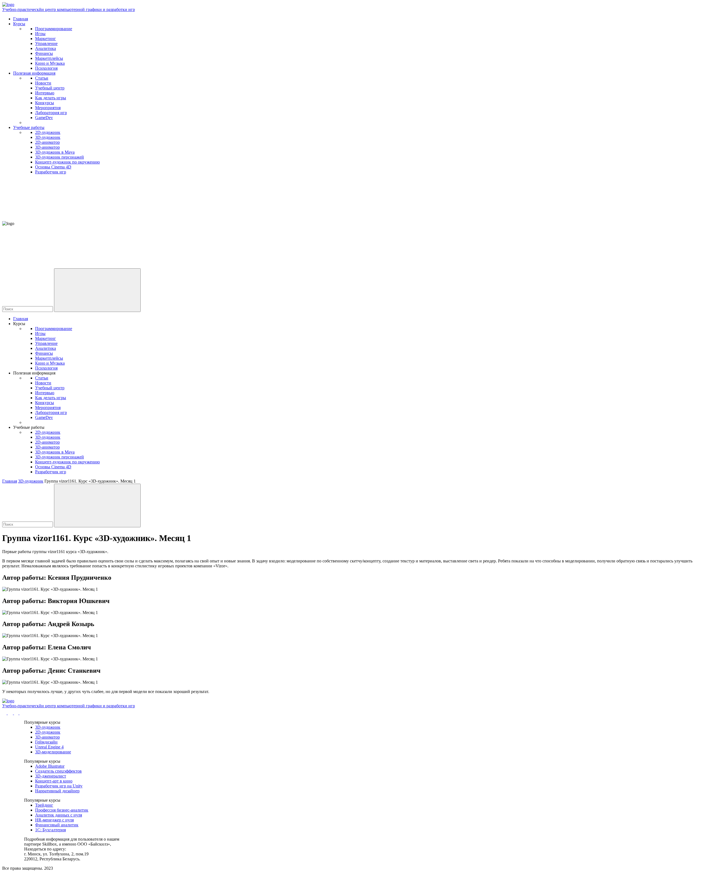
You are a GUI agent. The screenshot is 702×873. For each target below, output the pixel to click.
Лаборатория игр (51, 112)
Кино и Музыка (50, 63)
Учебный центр (49, 88)
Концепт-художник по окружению (67, 162)
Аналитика (45, 48)
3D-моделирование (53, 752)
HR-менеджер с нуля (54, 820)
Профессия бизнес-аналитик (61, 810)
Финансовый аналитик (56, 825)
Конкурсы (44, 102)
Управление (46, 43)
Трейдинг (44, 805)
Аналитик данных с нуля (58, 815)
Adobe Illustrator (49, 766)
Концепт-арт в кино (53, 781)
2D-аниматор (47, 142)
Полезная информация (34, 73)
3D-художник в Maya (55, 152)
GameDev (44, 117)
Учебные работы (28, 127)
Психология (46, 68)
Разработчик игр (50, 172)
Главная (20, 18)
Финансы (44, 53)
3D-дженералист (50, 776)
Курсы (19, 23)
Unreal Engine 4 (49, 747)
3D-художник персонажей (59, 157)
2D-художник (47, 132)
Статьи (41, 78)
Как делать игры (50, 97)
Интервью (44, 93)
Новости (43, 83)
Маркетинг (45, 38)
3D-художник (47, 137)
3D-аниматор (47, 147)
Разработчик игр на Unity (59, 786)
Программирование (53, 28)
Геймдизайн (46, 742)
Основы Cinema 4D (53, 167)
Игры (40, 33)
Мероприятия (48, 107)
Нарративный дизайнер (57, 790)
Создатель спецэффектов (58, 771)
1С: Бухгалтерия (50, 829)
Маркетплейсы (49, 58)
